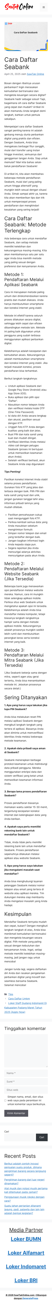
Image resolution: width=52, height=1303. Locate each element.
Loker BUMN (26, 1239)
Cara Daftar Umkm (19, 998)
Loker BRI (26, 1280)
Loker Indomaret (26, 1266)
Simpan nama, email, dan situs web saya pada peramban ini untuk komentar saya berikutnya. (27, 1100)
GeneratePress (30, 1298)
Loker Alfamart (26, 1253)
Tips (10, 994)
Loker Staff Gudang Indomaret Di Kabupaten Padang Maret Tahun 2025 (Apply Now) (25, 1008)
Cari (6, 1131)
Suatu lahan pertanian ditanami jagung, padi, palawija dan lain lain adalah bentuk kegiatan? (24, 1209)
